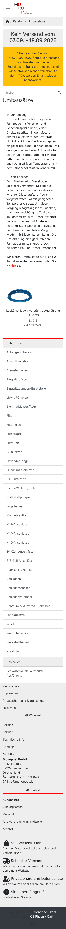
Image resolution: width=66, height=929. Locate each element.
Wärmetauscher (17, 633)
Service (8, 732)
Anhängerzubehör (19, 352)
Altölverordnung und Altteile (22, 821)
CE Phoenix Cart (41, 916)
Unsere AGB (11, 708)
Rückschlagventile (19, 569)
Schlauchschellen (18, 588)
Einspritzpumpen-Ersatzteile (26, 388)
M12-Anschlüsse (18, 524)
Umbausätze (36, 21)
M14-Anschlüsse (18, 533)
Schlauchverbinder (19, 597)
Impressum (10, 693)
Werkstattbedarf (18, 642)
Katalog (18, 21)
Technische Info (13, 739)
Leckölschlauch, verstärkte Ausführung (33, 310)
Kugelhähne (14, 506)
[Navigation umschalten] (8, 8)
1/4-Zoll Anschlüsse (20, 551)
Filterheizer (14, 424)
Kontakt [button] (34, 790)
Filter (10, 415)
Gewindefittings (17, 461)
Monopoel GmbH (45, 912)
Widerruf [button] (34, 715)
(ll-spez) (33, 315)
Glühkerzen (14, 452)
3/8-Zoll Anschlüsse (20, 560)
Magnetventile (16, 515)
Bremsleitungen (17, 370)
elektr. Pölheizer (18, 397)
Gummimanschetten (20, 470)
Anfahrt (8, 829)
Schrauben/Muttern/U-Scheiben (28, 606)
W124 (10, 624)
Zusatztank (14, 651)
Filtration (13, 443)
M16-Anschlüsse (18, 542)
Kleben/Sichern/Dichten (23, 488)
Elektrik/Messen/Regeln (23, 406)
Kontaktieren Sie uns (17, 897)
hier (13, 265)
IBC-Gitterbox (16, 479)
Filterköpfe (14, 434)
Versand (8, 814)
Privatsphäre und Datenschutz (24, 700)
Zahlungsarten (13, 807)
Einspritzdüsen (17, 379)
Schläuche (14, 579)
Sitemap (8, 747)
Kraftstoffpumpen (19, 497)
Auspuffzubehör (18, 361)
